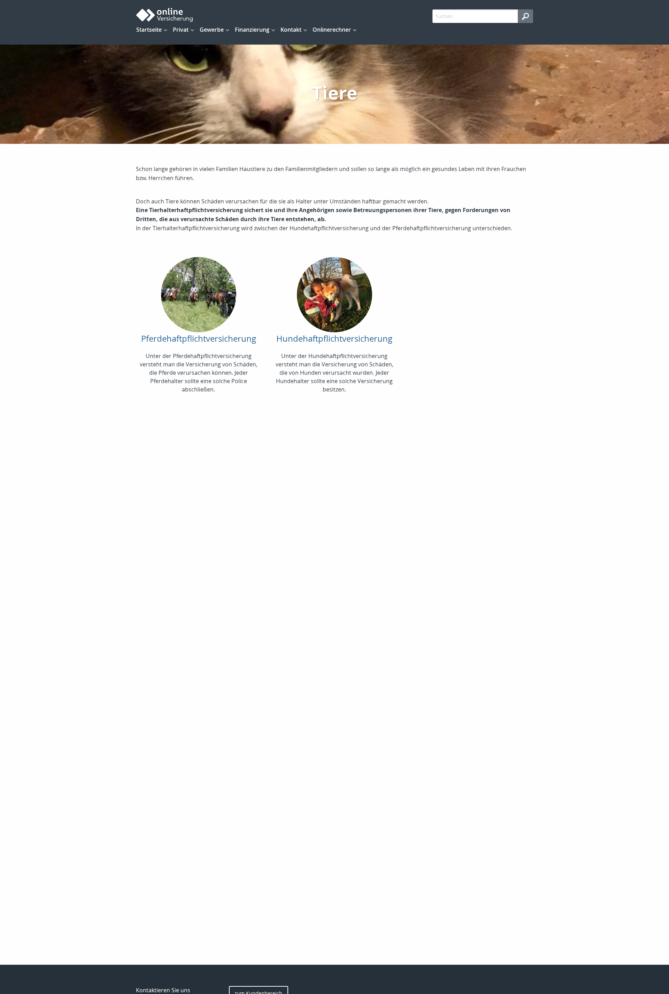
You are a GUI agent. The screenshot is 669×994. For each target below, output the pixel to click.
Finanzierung (252, 29)
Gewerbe (212, 29)
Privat (181, 29)
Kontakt (290, 29)
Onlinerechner (332, 29)
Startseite (149, 29)
